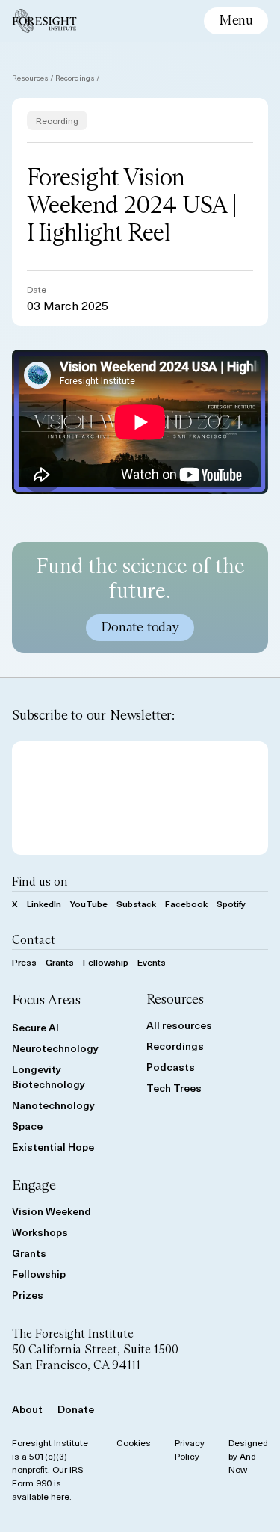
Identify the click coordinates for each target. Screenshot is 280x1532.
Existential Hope (53, 1147)
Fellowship (105, 962)
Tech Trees (174, 1088)
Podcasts (170, 1067)
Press (24, 962)
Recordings (75, 77)
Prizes (27, 1295)
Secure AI (35, 1027)
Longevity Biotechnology (48, 1076)
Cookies (133, 1442)
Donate (75, 1409)
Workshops (40, 1232)
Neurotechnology (55, 1048)
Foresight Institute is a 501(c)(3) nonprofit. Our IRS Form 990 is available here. (50, 1469)
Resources (30, 77)
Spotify (231, 903)
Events (151, 962)
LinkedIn (44, 903)
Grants (60, 962)
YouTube (89, 903)
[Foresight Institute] (44, 21)
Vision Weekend (51, 1211)
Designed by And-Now (248, 1456)
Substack (136, 903)
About (27, 1409)
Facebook (186, 903)
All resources (179, 1025)
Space (27, 1126)
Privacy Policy (190, 1449)
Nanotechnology (53, 1105)
